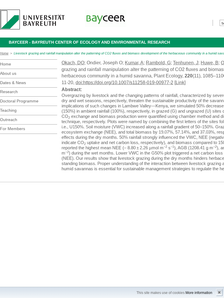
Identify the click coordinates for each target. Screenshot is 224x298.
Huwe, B (209, 62)
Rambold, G (158, 62)
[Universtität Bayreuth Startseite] (32, 19)
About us (8, 73)
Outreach (8, 119)
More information (199, 293)
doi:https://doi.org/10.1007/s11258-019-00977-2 (124, 82)
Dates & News (13, 82)
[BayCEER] (105, 18)
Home (4, 53)
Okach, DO (73, 62)
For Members (12, 128)
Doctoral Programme (19, 101)
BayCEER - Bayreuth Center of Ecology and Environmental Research (89, 42)
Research (9, 91)
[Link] (180, 82)
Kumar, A (134, 62)
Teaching (8, 110)
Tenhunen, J (185, 62)
